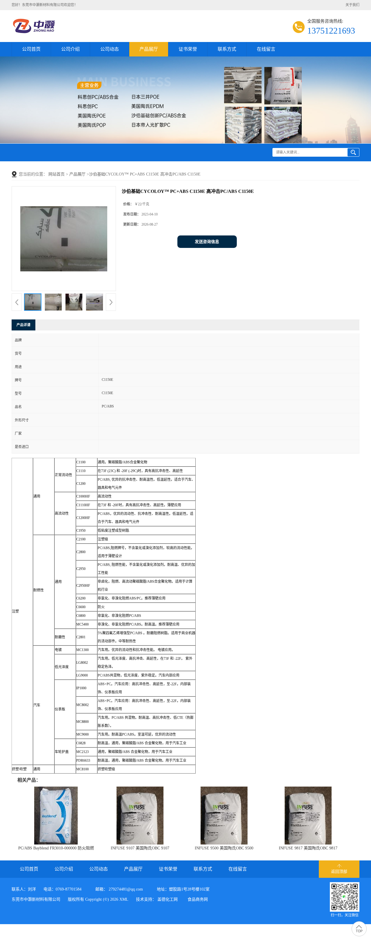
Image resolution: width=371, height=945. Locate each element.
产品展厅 (148, 49)
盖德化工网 (167, 899)
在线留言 (266, 49)
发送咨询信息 (207, 242)
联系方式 (227, 49)
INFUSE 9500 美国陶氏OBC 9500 (224, 848)
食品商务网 (198, 899)
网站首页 (56, 174)
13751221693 (331, 30)
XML (123, 899)
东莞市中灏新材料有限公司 (36, 899)
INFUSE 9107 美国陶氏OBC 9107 (140, 848)
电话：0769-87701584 (62, 889)
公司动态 (109, 49)
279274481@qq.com (126, 889)
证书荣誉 (188, 49)
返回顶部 (339, 871)
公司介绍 (70, 49)
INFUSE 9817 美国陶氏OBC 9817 (308, 848)
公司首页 (31, 49)
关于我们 (352, 5)
